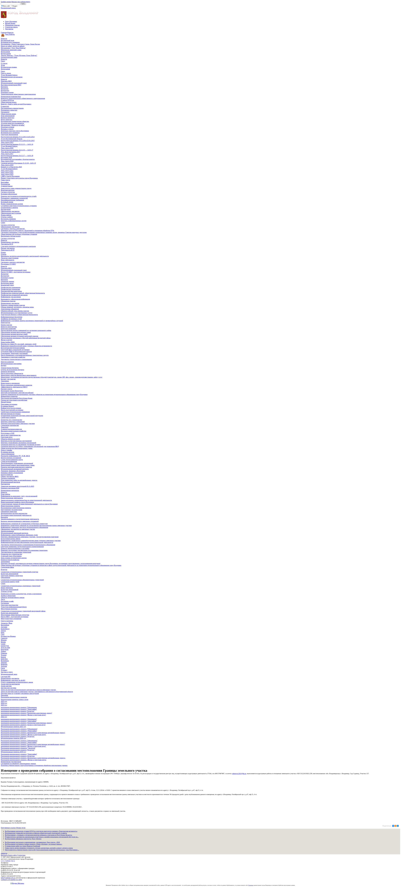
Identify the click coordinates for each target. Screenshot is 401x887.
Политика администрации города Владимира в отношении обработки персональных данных (34, 765)
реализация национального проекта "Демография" (19, 709)
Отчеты (3, 254)
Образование (5, 577)
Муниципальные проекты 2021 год (13, 727)
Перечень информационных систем (13, 221)
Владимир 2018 (6, 157)
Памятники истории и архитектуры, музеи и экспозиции (21, 594)
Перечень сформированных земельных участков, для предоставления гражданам (29, 537)
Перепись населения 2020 (10, 488)
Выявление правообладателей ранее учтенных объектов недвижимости (26, 346)
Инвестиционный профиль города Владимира (17, 502)
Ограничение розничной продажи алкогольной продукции (22, 415)
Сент (2, 634)
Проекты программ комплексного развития (16, 467)
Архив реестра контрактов (10, 684)
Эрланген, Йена (6, 623)
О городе (4, 63)
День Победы (10, 34)
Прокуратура (5, 322)
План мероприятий (8, 116)
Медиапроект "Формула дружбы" (13, 125)
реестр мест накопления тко (11, 435)
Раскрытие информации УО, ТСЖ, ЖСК (15, 456)
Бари (2, 632)
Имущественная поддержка (10, 414)
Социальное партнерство (10, 425)
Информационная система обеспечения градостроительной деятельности (27, 542)
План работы (5, 494)
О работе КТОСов (7, 100)
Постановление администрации (12, 108)
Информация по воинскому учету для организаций (19, 496)
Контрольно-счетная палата (10, 236)
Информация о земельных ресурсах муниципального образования (24, 527)
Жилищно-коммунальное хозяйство (13, 431)
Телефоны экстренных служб (11, 319)
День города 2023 (7, 174)
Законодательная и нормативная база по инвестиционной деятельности (26, 500)
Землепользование (7, 531)
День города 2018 (7, 161)
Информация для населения (11, 297)
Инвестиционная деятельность (12, 498)
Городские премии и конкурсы (12, 575)
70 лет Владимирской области (11, 139)
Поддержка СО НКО (8, 264)
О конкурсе (5, 106)
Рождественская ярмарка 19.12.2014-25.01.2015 (17, 140)
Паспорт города (6, 389)
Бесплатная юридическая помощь (13, 348)
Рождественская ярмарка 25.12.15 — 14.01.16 (17, 144)
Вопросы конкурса (7, 118)
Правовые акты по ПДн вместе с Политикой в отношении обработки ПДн (27, 230)
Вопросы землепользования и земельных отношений (20, 521)
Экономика (5, 381)
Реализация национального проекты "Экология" (18, 748)
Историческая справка (9, 67)
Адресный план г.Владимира (11, 556)
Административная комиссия (11, 429)
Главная (3, 32)
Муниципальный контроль (10, 482)
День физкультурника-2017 (10, 152)
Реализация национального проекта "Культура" (18, 736)
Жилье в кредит (6, 340)
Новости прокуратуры (9, 327)
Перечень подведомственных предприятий (16, 441)
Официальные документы (10, 211)
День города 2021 (7, 170)
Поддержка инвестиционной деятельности (16, 515)
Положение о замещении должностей (14, 198)
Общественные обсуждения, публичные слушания (19, 234)
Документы (9, 29)
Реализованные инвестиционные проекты (16, 508)
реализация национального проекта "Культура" (18, 711)
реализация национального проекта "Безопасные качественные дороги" (26, 713)
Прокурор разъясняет (8, 328)
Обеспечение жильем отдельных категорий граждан (19, 336)
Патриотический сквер (9, 57)
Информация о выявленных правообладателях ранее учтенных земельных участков (31, 540)
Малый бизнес (10, 23)
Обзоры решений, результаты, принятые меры (17, 307)
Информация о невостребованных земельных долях (19, 535)
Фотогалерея (5, 52)
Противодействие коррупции (11, 291)
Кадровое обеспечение (9, 194)
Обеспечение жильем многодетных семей (16, 332)
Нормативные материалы (10, 490)
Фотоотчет (4, 89)
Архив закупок (6, 686)
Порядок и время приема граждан (13, 305)
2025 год (4, 701)
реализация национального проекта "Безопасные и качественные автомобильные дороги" (33, 744)
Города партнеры (7, 621)
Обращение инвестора (9, 511)
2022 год (4, 717)
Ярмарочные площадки (9, 396)
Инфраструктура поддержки (11, 408)
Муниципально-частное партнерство (14, 513)
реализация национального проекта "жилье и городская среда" (23, 725)
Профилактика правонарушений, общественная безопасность (23, 293)
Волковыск (5, 661)
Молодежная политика (9, 609)
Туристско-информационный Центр (14, 607)
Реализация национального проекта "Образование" (19, 729)
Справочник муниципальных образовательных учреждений (22, 580)
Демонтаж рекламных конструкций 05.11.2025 (17, 486)
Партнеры (4, 695)
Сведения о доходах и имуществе (13, 228)
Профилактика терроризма (10, 289)
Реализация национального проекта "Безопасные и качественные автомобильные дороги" (33, 733)
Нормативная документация (11, 762)
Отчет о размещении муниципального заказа (17, 682)
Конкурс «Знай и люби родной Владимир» (16, 104)
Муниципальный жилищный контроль (15, 469)
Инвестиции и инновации (10, 383)
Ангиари (4, 627)
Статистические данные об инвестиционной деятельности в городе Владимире (29, 504)
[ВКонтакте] (393, 826)
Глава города (5, 180)
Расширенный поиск (8, 8)
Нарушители (5, 484)
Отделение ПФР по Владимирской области (16, 351)
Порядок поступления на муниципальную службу (19, 196)
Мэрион (4, 640)
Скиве (3, 644)
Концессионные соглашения (11, 458)
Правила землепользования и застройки (15, 548)
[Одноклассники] (395, 826)
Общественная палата (8, 102)
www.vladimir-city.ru (8, 861)
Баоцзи (3, 657)
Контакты (4, 87)
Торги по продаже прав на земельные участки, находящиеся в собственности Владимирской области (37, 691)
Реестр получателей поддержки (12, 410)
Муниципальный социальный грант (14, 83)
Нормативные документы (10, 242)
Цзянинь (4, 653)
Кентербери (5, 625)
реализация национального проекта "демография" (19, 721)
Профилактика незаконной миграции (14, 295)
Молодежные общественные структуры (15, 615)
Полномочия (5, 184)
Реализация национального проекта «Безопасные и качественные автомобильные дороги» (33, 758)
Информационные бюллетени (11, 317)
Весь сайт (6, 6)
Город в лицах (6, 73)
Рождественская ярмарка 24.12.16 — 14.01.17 (17, 150)
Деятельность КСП (7, 250)
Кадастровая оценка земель (10, 539)
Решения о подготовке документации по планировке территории (24, 550)
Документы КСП (7, 244)
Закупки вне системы (8, 688)
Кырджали (4, 649)
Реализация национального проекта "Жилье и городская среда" (23, 734)
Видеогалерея (6, 53)
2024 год (4, 703)
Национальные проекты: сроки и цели (14, 699)
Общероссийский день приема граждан (15, 311)
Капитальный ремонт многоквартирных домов (17, 465)
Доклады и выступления (9, 258)
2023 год (4, 705)
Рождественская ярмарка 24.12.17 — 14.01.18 (17, 155)
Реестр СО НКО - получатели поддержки (15, 272)
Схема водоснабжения (9, 461)
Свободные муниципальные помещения (15, 412)
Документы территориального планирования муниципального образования (28, 545)
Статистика (21, 855)
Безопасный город (7, 285)
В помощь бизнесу (7, 406)
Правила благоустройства (10, 560)
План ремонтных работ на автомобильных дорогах (19, 480)
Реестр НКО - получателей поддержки (14, 617)
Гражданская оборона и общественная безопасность (19, 314)
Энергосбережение (7, 454)
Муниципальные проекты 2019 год (13, 752)
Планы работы (6, 215)
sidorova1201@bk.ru (239, 773)
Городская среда (6, 437)
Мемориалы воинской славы (11, 50)
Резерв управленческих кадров (12, 204)
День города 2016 (7, 148)
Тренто (3, 631)
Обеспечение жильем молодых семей (14, 334)
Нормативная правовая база (11, 96)
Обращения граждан (12, 25)
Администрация (6, 186)
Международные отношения (11, 618)
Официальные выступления (11, 213)
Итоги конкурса (6, 119)
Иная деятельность (7, 260)
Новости (10, 32)
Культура (4, 569)
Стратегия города (11, 27)
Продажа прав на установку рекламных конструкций (20, 693)
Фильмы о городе (7, 129)
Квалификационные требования (12, 200)
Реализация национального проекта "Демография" (19, 731)
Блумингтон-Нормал (8, 636)
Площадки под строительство (11, 420)
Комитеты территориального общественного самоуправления (23, 98)
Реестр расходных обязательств (12, 373)
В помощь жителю (7, 452)
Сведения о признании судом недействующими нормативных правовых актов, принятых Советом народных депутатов (44, 232)
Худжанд (4, 670)
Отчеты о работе (7, 217)
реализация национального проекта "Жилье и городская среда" (23, 715)
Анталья (4, 666)
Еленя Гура (5, 646)
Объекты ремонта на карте (10, 439)
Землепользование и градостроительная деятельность (20, 519)
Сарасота (4, 638)
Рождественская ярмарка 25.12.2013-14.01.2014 (17, 137)
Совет (3, 222)
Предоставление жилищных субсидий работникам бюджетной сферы (26, 338)
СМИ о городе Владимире (10, 176)
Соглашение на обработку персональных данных (18, 763)
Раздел (15, 6)
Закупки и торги (7, 672)
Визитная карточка (7, 190)
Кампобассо (5, 629)
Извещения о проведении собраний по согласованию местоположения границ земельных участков (36, 525)
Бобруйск (4, 659)
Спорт (3, 583)
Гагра (3, 668)
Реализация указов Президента (12, 391)
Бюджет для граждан (8, 379)
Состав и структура (8, 192)
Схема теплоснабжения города (12, 459)
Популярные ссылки (8, 828)
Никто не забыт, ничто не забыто (12, 46)
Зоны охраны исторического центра (14, 558)
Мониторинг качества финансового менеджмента (18, 375)
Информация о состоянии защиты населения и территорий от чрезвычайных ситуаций (32, 321)
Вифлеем (4, 664)
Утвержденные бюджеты (10, 368)
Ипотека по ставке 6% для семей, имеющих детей (18, 344)
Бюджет (3, 365)
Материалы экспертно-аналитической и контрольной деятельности (25, 256)
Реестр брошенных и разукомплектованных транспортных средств (25, 355)
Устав (3, 65)
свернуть (4, 853)
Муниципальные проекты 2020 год (13, 738)
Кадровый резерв (7, 202)
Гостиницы (5, 603)
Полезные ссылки (7, 92)
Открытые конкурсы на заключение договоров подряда (20, 444)
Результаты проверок (8, 219)
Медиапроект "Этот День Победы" (13, 48)
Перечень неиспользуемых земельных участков (18, 423)
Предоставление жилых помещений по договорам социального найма (26, 330)
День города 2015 (7, 142)
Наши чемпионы (7, 588)
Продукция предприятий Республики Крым (16, 398)
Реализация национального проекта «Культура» (18, 756)
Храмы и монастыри (8, 595)
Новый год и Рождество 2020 (11, 167)
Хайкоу (3, 651)
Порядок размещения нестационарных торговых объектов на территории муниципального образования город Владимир (44, 394)
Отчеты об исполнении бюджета (12, 370)
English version (6, 2)
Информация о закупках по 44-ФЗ (13, 680)
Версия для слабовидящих (20, 2)
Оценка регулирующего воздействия (14, 400)
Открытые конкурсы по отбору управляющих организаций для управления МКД (30, 446)
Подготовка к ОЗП (7, 433)
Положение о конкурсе (9, 110)
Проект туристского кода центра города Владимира (19, 178)
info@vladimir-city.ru (8, 878)
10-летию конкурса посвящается (12, 123)
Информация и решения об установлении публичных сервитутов (24, 524)
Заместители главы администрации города (16, 188)
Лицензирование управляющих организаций (17, 463)
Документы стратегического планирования (16, 359)
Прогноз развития (7, 362)
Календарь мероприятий (9, 574)
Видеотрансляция (7, 283)
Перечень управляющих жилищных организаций (18, 443)
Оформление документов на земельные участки (18, 529)
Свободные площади (8, 417)
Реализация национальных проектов (14, 697)
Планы (3, 252)
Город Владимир (11, 21)
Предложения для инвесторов (11, 510)
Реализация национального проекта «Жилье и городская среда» (23, 760)
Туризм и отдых (6, 591)
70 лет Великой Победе (9, 75)
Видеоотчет (5, 90)
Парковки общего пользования (12, 473)
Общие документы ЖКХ (9, 476)
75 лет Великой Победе (9, 169)
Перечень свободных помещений (13, 421)
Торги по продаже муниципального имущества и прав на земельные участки (28, 690)
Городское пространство (9, 605)
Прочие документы (8, 248)
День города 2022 (7, 172)
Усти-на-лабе (5, 647)
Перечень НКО (6, 81)
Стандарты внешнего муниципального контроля (18, 246)
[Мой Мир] (398, 826)
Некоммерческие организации (11, 77)
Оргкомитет (5, 112)
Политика (250, 885)
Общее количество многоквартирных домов (16, 448)
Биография (5, 182)
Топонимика (5, 561)
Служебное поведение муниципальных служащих (19, 206)
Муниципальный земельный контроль (14, 533)
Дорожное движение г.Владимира (13, 471)
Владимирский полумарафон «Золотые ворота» (18, 159)
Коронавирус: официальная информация (15, 299)
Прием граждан (6, 325)
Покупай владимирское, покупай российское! (17, 392)
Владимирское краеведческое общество (15, 121)
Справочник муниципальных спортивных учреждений (20, 586)
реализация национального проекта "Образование (19, 707)
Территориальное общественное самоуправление (18, 94)
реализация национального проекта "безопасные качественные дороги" (26, 723)
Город (3, 61)
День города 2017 (7, 154)
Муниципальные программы (11, 363)
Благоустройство (7, 474)
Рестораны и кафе (7, 601)
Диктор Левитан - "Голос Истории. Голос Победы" (19, 55)
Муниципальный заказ (9, 674)
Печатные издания (7, 127)
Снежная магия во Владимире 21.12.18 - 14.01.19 (18, 163)
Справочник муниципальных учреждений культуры (19, 572)
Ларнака (4, 662)
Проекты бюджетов (8, 371)
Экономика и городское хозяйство (13, 357)
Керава (3, 642)
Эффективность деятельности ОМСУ (14, 387)
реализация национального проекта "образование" (19, 719)
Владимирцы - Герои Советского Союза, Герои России (20, 44)
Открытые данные (7, 281)
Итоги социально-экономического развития (16, 385)
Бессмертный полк (7, 40)
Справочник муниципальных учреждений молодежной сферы (23, 611)
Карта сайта (12, 855)
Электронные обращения (10, 309)
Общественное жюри (8, 114)
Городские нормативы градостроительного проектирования (22, 546)
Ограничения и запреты (9, 207)
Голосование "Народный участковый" (14, 353)
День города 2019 (7, 165)
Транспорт (4, 427)
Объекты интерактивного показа (12, 597)
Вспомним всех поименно (10, 42)
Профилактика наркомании (10, 287)
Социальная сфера (7, 567)
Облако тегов (20, 828)
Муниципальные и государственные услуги (16, 313)
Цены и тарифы (6, 450)
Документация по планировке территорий (16, 552)
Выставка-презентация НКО (11, 85)
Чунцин (3, 655)
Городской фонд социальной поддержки (15, 350)
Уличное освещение (8, 478)
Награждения (5, 209)
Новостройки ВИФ (8, 342)
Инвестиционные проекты (10, 506)
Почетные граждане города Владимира (15, 131)
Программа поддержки (9, 404)
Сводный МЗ (5, 676)
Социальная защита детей (10, 582)
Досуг (3, 599)
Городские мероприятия (9, 134)
